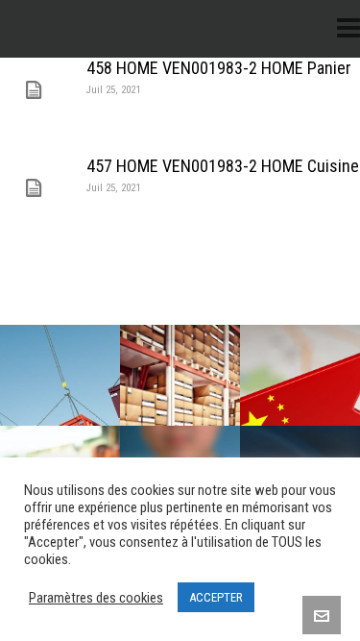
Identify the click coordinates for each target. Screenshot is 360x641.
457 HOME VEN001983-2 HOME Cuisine (222, 166)
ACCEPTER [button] (216, 597)
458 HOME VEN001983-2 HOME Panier (218, 68)
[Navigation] (348, 29)
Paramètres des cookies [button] (96, 597)
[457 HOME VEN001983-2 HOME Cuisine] (33, 188)
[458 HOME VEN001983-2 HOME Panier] (33, 90)
